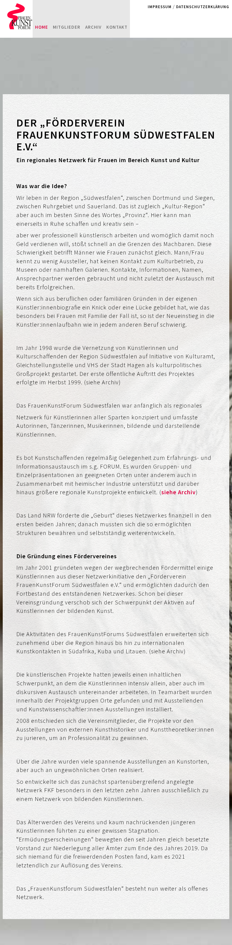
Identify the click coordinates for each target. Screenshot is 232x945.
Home (41, 27)
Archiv (93, 27)
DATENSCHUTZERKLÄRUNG (202, 6)
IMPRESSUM (160, 6)
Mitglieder (66, 27)
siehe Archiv (178, 492)
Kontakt (116, 27)
